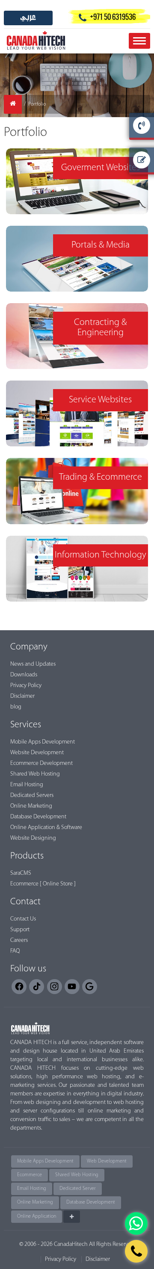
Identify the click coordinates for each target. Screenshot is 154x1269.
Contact (25, 902)
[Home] (13, 104)
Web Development (107, 1161)
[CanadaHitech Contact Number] (136, 1251)
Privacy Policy (25, 685)
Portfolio (37, 104)
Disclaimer (22, 696)
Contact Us (23, 919)
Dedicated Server (77, 1188)
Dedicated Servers (31, 795)
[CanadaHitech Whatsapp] (136, 1223)
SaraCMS (20, 873)
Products (27, 856)
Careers (19, 940)
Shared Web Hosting (35, 774)
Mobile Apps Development (42, 742)
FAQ (15, 951)
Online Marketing (31, 806)
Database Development (38, 817)
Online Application (36, 1216)
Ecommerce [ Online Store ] (43, 884)
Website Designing (33, 838)
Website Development (37, 753)
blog (15, 707)
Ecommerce (29, 1175)
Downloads (23, 675)
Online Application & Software (46, 827)
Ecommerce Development (41, 763)
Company (28, 647)
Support (20, 930)
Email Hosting (26, 785)
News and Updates (33, 664)
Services (25, 725)
